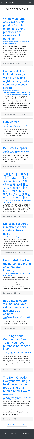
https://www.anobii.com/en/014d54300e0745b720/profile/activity (17, 398)
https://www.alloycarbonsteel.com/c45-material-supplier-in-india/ (16, 125)
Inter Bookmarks (8, 2)
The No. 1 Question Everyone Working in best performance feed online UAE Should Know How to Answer (16, 386)
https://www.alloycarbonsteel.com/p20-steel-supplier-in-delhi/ (16, 152)
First (9, 425)
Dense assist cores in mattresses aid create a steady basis (15, 228)
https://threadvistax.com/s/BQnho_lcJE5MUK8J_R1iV (17, 318)
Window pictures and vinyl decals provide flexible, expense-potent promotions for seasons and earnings (14, 28)
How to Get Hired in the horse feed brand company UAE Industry (17, 265)
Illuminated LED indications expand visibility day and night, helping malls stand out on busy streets (16, 79)
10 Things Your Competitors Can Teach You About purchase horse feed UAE (16, 342)
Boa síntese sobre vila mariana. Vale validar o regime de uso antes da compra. (15, 307)
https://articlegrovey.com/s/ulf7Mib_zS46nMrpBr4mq (16, 274)
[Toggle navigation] (30, 2)
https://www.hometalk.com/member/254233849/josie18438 (16, 42)
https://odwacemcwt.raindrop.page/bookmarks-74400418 (17, 353)
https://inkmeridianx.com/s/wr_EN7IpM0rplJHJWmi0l (17, 201)
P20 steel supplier (15, 148)
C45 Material (11, 122)
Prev (14, 425)
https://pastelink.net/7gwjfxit (13, 237)
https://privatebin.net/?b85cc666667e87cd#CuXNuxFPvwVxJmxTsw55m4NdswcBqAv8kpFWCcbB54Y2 (16, 92)
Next (19, 425)
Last (24, 425)
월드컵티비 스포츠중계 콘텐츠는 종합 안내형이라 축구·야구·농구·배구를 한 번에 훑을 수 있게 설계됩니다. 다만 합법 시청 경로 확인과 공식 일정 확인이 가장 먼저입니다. (17, 186)
